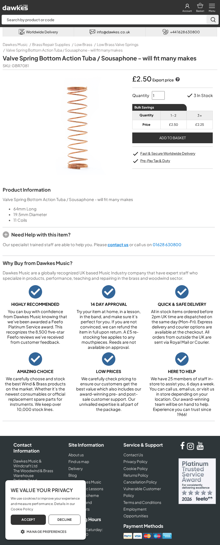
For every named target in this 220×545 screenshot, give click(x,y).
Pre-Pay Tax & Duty (155, 161)
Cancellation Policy (140, 481)
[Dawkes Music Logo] (14, 6)
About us (76, 454)
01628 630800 (167, 244)
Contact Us (133, 454)
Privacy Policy (135, 461)
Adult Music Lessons (85, 488)
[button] (45, 531)
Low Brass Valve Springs (117, 44)
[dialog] (45, 510)
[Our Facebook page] (182, 448)
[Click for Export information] (177, 79)
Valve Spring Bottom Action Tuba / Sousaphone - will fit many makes (64, 50)
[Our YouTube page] (200, 448)
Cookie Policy (135, 468)
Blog (72, 475)
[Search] (212, 19)
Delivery (75, 468)
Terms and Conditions (142, 502)
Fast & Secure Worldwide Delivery (167, 153)
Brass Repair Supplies (51, 44)
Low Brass (83, 44)
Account (187, 10)
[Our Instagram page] (191, 448)
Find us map (78, 461)
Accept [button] (28, 520)
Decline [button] (64, 520)
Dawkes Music (15, 44)
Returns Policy (135, 475)
